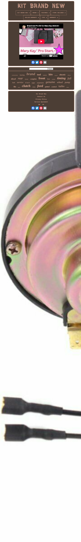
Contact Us (41, 96)
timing (61, 78)
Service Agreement (41, 102)
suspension (40, 83)
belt (13, 83)
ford (40, 86)
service (20, 82)
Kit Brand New (41, 94)
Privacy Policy (41, 99)
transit (56, 75)
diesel (13, 79)
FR (43, 104)
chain (33, 87)
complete (33, 79)
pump (67, 82)
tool (39, 74)
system (53, 79)
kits (51, 74)
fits (15, 87)
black (27, 83)
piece (19, 87)
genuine (50, 82)
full (69, 78)
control (54, 87)
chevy (69, 75)
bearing (22, 75)
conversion (15, 75)
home (26, 79)
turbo (61, 86)
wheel (60, 82)
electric (62, 75)
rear (20, 78)
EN (39, 104)
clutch (26, 86)
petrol (47, 87)
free (48, 79)
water (67, 87)
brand (31, 74)
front (42, 78)
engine (33, 83)
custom (45, 75)
